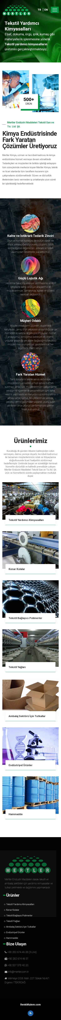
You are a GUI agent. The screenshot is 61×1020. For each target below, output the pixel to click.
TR (39, 9)
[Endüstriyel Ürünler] (30, 746)
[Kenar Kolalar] (30, 550)
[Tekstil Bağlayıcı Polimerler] (30, 599)
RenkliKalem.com (30, 1004)
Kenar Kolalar (17, 569)
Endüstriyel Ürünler (21, 765)
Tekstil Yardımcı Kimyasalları (26, 520)
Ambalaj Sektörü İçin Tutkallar (27, 716)
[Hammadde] (30, 795)
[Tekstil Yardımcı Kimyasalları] (30, 501)
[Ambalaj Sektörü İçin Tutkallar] (30, 697)
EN (46, 9)
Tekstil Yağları (17, 667)
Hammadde (16, 814)
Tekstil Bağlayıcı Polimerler (25, 618)
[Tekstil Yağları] (30, 648)
